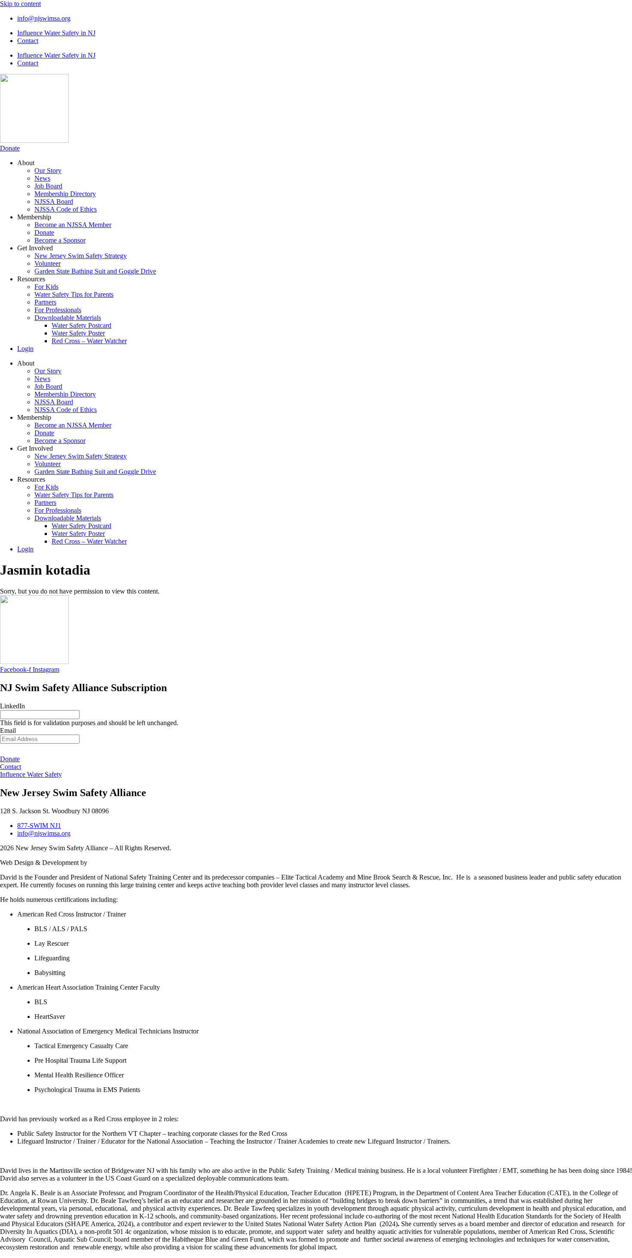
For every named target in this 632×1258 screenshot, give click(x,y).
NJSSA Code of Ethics (65, 209)
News (42, 178)
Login (25, 348)
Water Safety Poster (78, 333)
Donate (44, 232)
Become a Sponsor (60, 240)
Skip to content (20, 3)
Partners (45, 302)
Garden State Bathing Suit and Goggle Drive (95, 271)
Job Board (48, 186)
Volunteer (47, 263)
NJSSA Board (53, 201)
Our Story (47, 170)
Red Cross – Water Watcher (89, 340)
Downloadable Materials (67, 317)
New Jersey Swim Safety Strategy (80, 255)
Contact (27, 40)
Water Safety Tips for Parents (74, 294)
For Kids (46, 286)
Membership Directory (65, 193)
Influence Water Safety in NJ (56, 33)
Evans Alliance (109, 862)
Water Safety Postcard (81, 325)
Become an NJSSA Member (72, 224)
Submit (316, 749)
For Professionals (57, 310)
